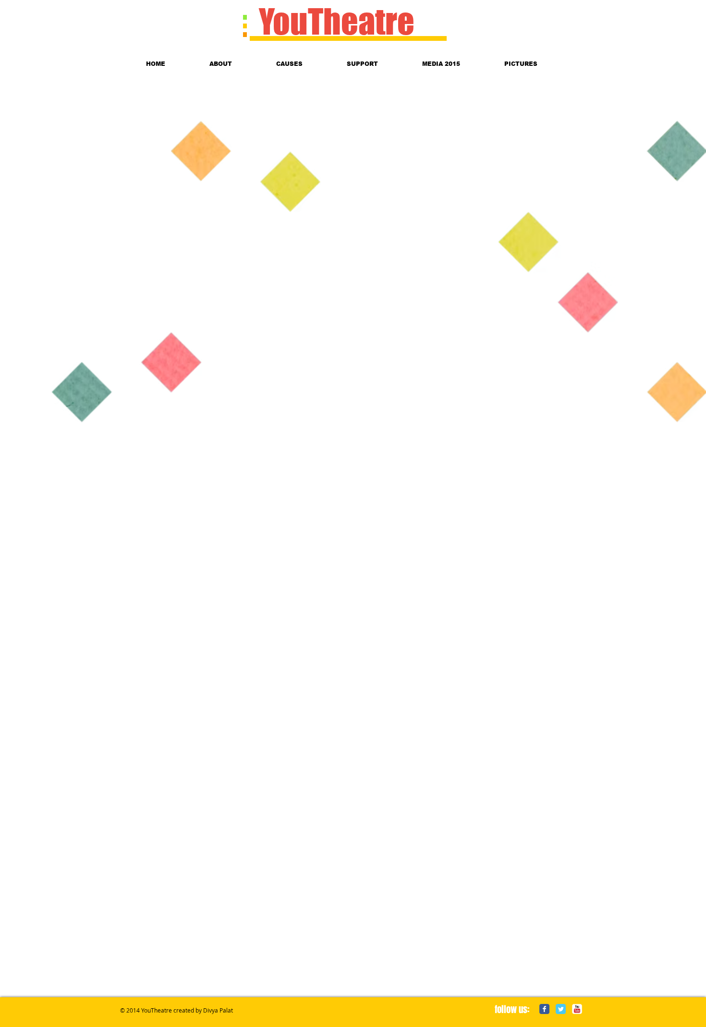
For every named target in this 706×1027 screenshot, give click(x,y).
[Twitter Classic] (561, 1009)
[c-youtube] (577, 1009)
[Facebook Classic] (544, 1009)
